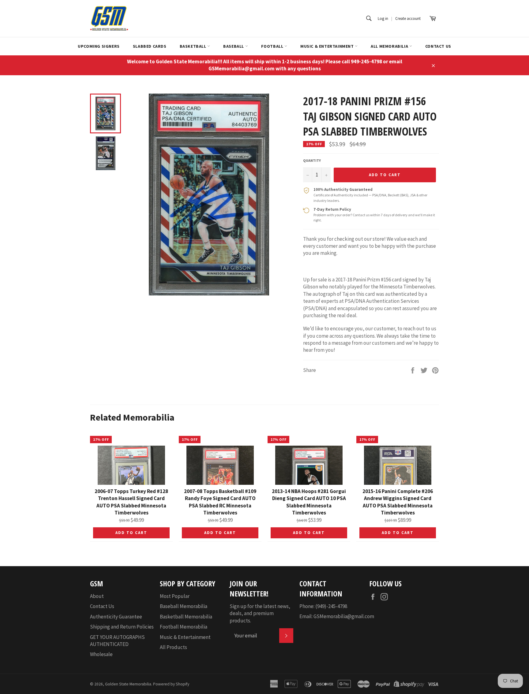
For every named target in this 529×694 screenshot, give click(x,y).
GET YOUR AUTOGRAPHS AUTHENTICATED (117, 641)
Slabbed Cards (150, 46)
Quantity (312, 160)
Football (272, 46)
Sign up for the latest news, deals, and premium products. (260, 613)
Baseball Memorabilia (183, 606)
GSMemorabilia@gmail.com (343, 616)
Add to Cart (131, 532)
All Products (173, 647)
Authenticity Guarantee (116, 616)
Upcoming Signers (99, 46)
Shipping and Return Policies (122, 626)
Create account (408, 18)
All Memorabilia (390, 46)
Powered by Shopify (171, 684)
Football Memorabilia (183, 626)
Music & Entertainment (327, 46)
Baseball (234, 46)
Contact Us (438, 46)
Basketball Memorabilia (186, 616)
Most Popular (174, 596)
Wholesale (101, 654)
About (97, 596)
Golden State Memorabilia (128, 684)
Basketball (194, 46)
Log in (383, 18)
